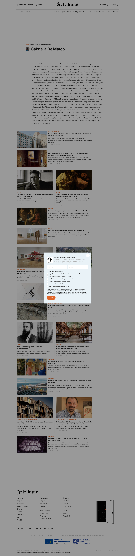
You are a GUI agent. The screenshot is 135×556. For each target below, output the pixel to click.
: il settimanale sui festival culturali (59, 286)
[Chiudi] (88, 255)
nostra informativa (71, 290)
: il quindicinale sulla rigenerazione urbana (62, 279)
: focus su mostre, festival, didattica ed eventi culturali (65, 274)
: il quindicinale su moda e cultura (59, 281)
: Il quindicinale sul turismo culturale (59, 284)
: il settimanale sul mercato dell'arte (60, 276)
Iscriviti (51, 298)
